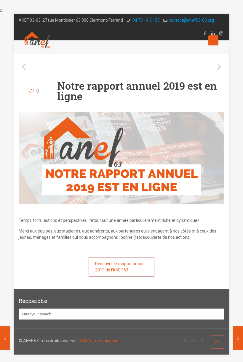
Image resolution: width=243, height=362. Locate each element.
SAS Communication (99, 340)
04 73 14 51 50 (146, 20)
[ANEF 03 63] (38, 40)
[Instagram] (202, 340)
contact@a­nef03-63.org (191, 20)
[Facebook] (186, 340)
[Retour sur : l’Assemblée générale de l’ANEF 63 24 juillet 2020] (238, 338)
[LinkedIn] (194, 340)
